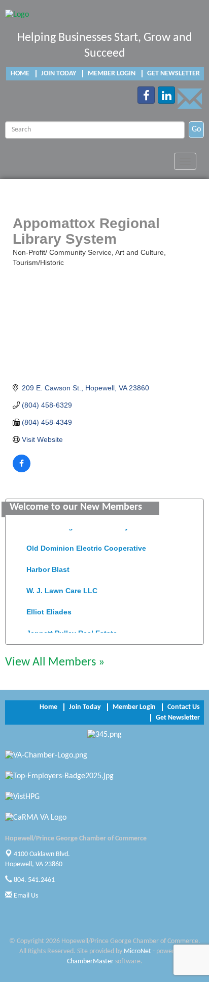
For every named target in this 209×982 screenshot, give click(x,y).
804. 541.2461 (33, 880)
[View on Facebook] (21, 470)
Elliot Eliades (49, 610)
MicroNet (137, 951)
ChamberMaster (90, 961)
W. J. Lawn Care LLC (61, 589)
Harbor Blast (47, 567)
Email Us (25, 896)
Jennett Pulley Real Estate (71, 631)
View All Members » (54, 662)
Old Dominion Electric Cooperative (86, 546)
